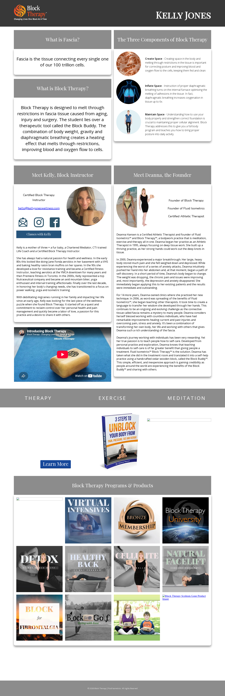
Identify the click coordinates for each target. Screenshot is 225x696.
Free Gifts (55, 443)
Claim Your (55, 431)
